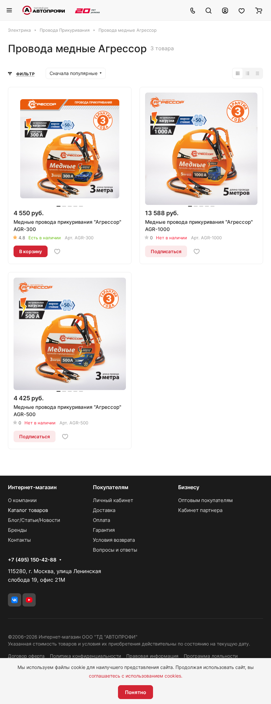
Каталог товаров (28, 510)
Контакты (19, 540)
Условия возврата (114, 540)
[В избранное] (57, 251)
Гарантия (104, 530)
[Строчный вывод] (247, 73)
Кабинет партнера (200, 510)
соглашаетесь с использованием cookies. (135, 676)
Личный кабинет (113, 500)
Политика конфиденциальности (85, 656)
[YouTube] (29, 599)
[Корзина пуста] (258, 10)
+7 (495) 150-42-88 (32, 560)
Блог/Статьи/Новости (34, 520)
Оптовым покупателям (205, 500)
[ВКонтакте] (14, 599)
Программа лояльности (211, 656)
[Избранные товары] (242, 10)
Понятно (135, 692)
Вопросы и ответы (115, 550)
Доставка (104, 510)
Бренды (17, 530)
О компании (22, 500)
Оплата (101, 520)
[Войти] (225, 10)
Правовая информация (152, 656)
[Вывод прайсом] (257, 73)
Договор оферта (26, 656)
